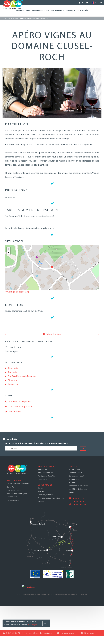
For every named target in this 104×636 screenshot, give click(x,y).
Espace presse (80, 504)
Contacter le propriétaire (20, 406)
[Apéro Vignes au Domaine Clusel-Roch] (52, 92)
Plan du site (21, 594)
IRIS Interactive (81, 594)
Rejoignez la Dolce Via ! (47, 476)
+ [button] (8, 248)
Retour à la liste (53, 334)
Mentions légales (34, 594)
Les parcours (12, 497)
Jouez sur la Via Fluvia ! (46, 472)
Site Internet (14, 411)
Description (13, 368)
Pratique (70, 11)
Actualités (82, 11)
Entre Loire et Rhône (15, 490)
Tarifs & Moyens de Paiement (22, 376)
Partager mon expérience (79, 486)
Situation (12, 380)
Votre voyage (57, 11)
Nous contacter (75, 469)
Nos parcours (23, 11)
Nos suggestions (40, 11)
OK (45, 623)
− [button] (8, 252)
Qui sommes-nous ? (76, 476)
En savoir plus (32, 625)
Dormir (40, 488)
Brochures (73, 482)
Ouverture (13, 384)
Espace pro (78, 501)
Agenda (41, 501)
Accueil (7, 18)
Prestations (13, 372)
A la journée (42, 469)
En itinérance (43, 479)
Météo (71, 492)
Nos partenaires (75, 479)
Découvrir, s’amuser (45, 494)
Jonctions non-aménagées (17, 493)
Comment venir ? (75, 472)
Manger (41, 491)
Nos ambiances (13, 500)
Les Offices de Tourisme (78, 489)
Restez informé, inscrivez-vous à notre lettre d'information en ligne (36, 443)
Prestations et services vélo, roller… (51, 498)
